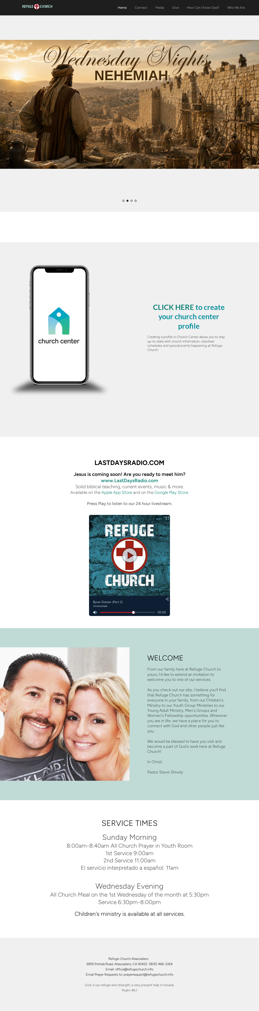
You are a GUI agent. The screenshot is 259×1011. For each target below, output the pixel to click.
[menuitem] (122, 7)
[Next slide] (248, 104)
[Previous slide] (10, 104)
